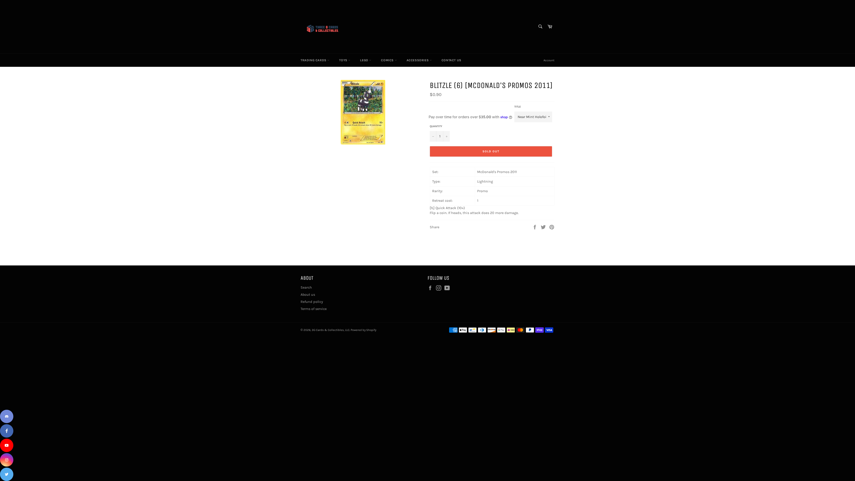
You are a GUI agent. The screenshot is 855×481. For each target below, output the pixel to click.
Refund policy (312, 302)
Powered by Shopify (363, 330)
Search (306, 287)
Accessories (418, 60)
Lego (364, 60)
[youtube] (6, 445)
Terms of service (314, 309)
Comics (388, 60)
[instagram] (6, 460)
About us (308, 294)
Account (549, 60)
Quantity (436, 126)
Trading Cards (314, 60)
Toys (343, 60)
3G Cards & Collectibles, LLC (331, 330)
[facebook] (6, 431)
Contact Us (451, 60)
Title (517, 106)
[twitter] (6, 474)
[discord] (6, 416)
